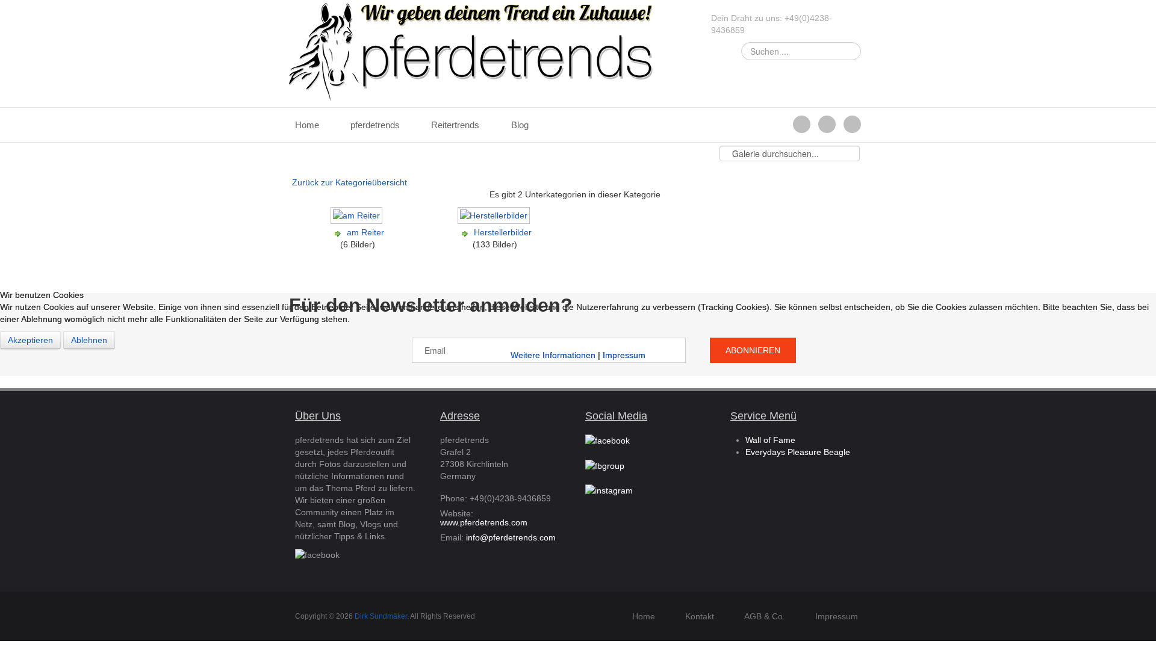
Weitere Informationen (553, 355)
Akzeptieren (30, 340)
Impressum (624, 355)
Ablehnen (89, 340)
